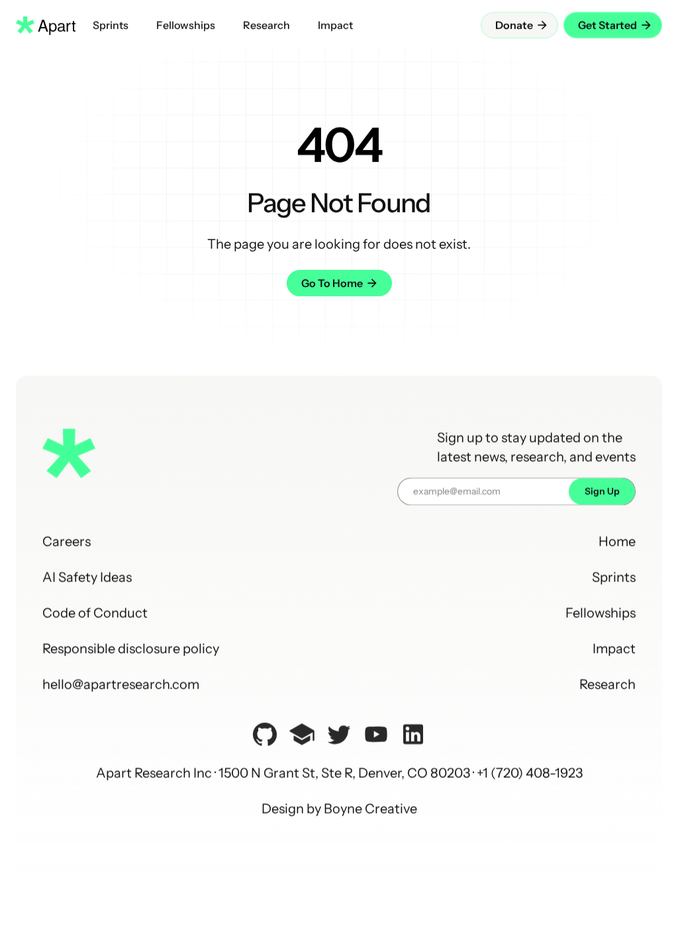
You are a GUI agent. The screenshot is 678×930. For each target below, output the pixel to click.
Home (617, 542)
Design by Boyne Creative (339, 809)
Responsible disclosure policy (130, 649)
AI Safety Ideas (87, 577)
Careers (66, 542)
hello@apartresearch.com (120, 685)
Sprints (614, 577)
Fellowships (600, 613)
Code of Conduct (95, 613)
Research (607, 685)
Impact (614, 649)
